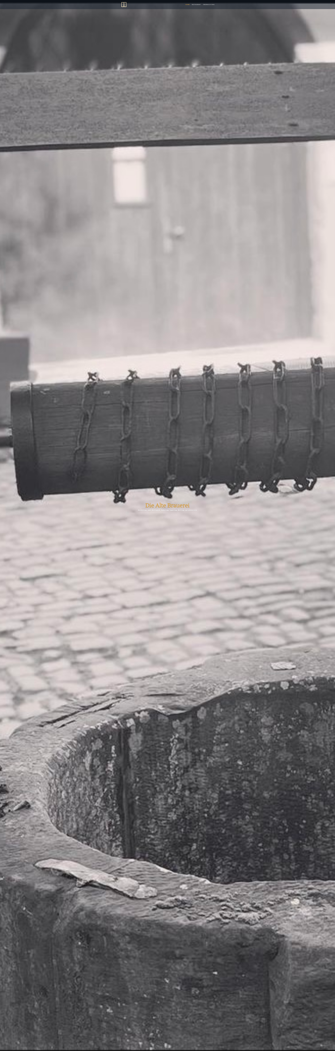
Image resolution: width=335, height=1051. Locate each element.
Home (187, 4)
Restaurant (196, 4)
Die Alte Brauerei (167, 505)
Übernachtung (209, 4)
